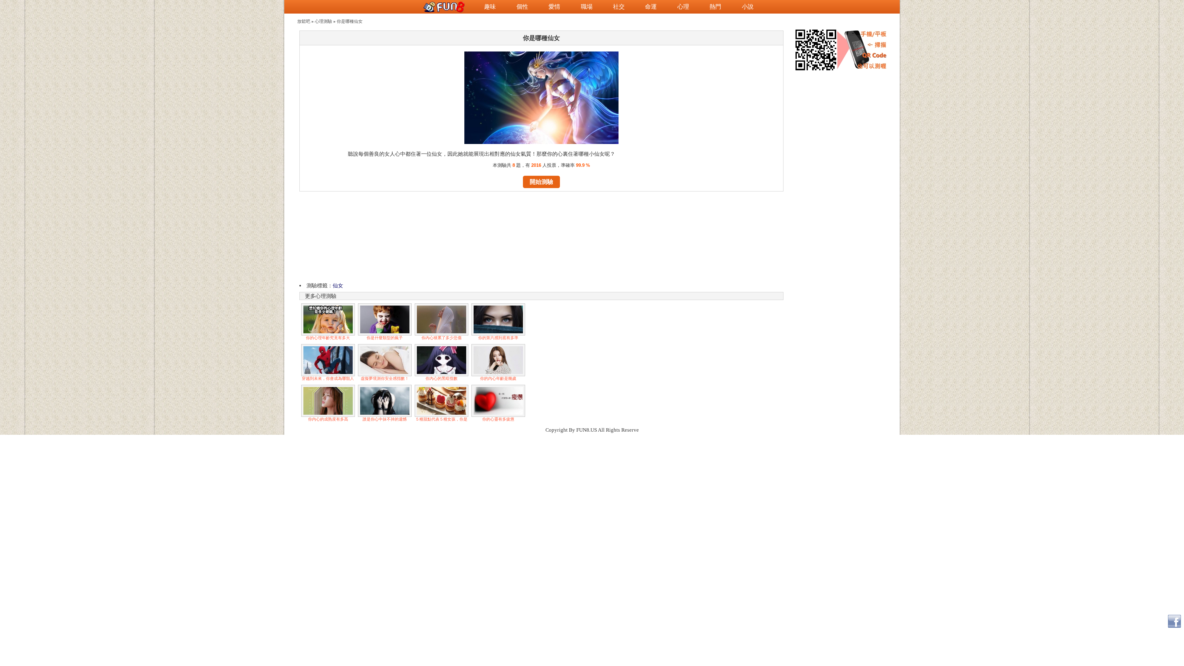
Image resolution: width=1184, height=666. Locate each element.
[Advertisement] (541, 236)
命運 (651, 6)
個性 (522, 6)
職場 (587, 6)
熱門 (715, 6)
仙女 (338, 286)
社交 (619, 6)
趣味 (490, 6)
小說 (748, 6)
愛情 (554, 6)
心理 (683, 6)
